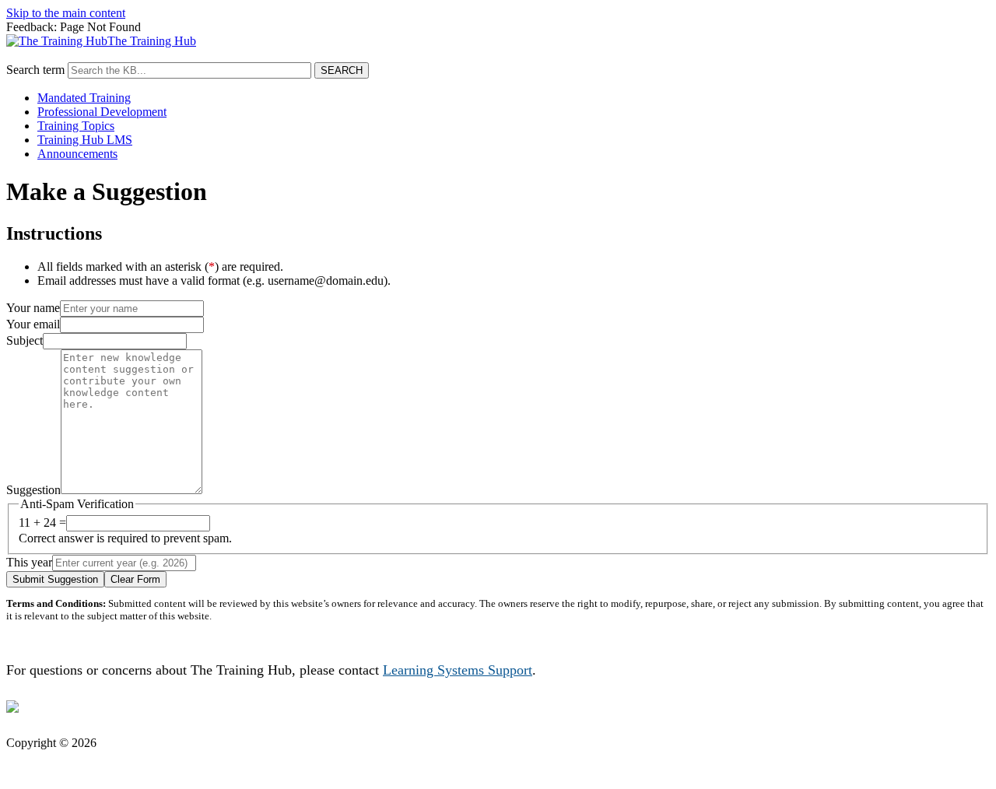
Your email (33, 324)
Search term (35, 69)
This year (29, 562)
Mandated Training (84, 97)
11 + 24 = (42, 522)
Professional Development (102, 111)
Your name (33, 307)
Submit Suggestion (55, 579)
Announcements (77, 153)
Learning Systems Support (457, 670)
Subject (24, 340)
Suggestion (33, 489)
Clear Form (135, 579)
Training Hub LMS (84, 139)
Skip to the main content (65, 12)
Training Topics (75, 125)
